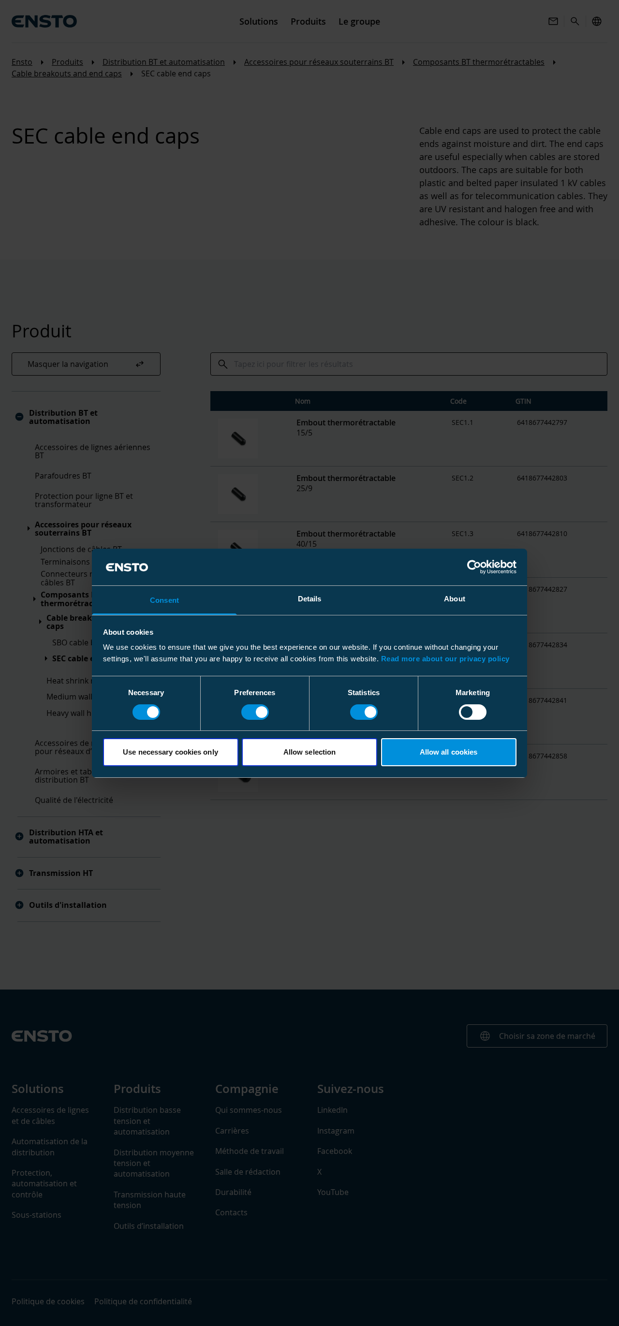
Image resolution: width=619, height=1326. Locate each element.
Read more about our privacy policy (445, 659)
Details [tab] (310, 599)
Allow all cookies (449, 752)
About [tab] (454, 599)
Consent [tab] (164, 600)
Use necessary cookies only (170, 752)
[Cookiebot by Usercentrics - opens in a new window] (474, 567)
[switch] (255, 712)
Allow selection (309, 752)
